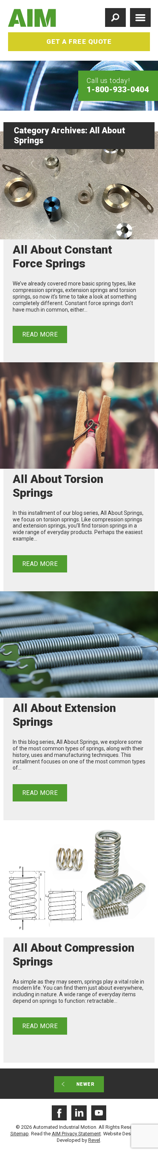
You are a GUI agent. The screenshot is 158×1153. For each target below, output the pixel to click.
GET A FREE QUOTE (78, 41)
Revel (94, 1140)
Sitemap (19, 1133)
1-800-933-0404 (118, 89)
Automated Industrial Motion (32, 18)
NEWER (85, 1084)
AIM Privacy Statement (76, 1133)
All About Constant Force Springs (62, 256)
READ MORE (40, 334)
